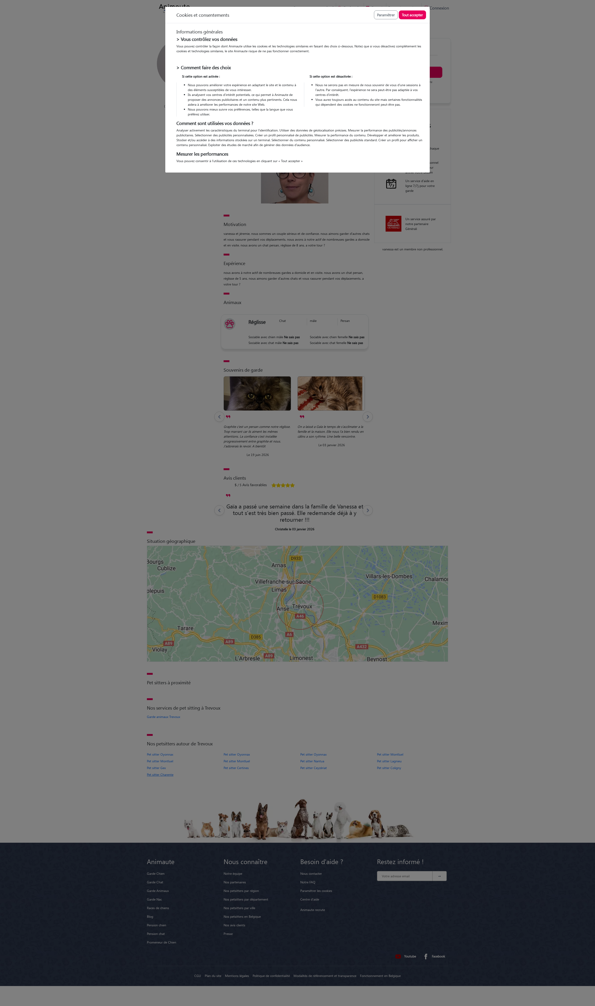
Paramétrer (386, 14)
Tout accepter (412, 14)
